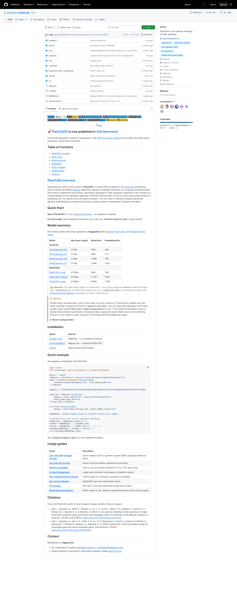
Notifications (197, 12)
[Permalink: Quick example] (46, 355)
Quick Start (56, 157)
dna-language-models (170, 47)
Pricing (86, 4)
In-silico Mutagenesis (59, 472)
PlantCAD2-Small (57, 272)
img (50, 61)
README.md (54, 96)
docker (51, 45)
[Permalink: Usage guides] (46, 444)
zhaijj (51, 35)
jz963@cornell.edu (85, 547)
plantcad (12, 12)
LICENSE (52, 91)
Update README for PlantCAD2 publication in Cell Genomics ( (79, 35)
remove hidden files (98, 40)
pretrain (52, 76)
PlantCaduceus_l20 (58, 249)
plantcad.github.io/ (171, 38)
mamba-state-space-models (172, 55)
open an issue (115, 551)
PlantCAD (109, 231)
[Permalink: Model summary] (46, 225)
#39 (105, 35)
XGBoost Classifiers (58, 467)
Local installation (57, 343)
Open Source (58, 4)
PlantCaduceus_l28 (58, 258)
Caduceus (129, 187)
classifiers (53, 40)
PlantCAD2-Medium (58, 277)
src (50, 81)
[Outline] (152, 109)
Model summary (58, 160)
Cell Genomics (106, 131)
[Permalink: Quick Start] (46, 207)
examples (53, 56)
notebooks (53, 66)
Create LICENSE (96, 91)
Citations (55, 174)
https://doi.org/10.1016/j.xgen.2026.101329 (71, 530)
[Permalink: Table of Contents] (46, 147)
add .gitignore (95, 86)
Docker (52, 348)
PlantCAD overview (60, 153)
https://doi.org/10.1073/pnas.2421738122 (102, 518)
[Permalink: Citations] (46, 497)
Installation (56, 164)
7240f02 (126, 34)
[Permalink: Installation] (46, 327)
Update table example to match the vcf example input (112, 56)
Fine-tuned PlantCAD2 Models (63, 477)
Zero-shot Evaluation (59, 481)
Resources (42, 4)
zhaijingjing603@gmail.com (110, 547)
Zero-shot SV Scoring (59, 463)
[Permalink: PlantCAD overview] (46, 180)
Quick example (58, 167)
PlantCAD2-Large (57, 281)
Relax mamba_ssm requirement (102, 76)
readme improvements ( (99, 81)
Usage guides (57, 170)
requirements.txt (55, 101)
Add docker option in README (102, 45)
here (91, 219)
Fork (212, 12)
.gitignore (52, 86)
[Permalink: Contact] (46, 536)
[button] (148, 367)
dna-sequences (167, 51)
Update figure (95, 61)
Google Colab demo (82, 214)
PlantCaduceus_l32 (58, 263)
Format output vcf (97, 71)
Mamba (76, 190)
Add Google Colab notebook (101, 66)
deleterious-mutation (182, 43)
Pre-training (54, 486)
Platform (15, 4)
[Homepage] (6, 4)
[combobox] (124, 27)
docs (51, 51)
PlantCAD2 (60, 131)
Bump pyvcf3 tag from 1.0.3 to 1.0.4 (104, 101)
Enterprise (74, 4)
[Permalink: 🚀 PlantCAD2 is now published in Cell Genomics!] (46, 131)
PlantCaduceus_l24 (58, 254)
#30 (111, 81)
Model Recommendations (62, 293)
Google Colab (55, 338)
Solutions (28, 4)
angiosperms (166, 43)
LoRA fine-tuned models (108, 138)
